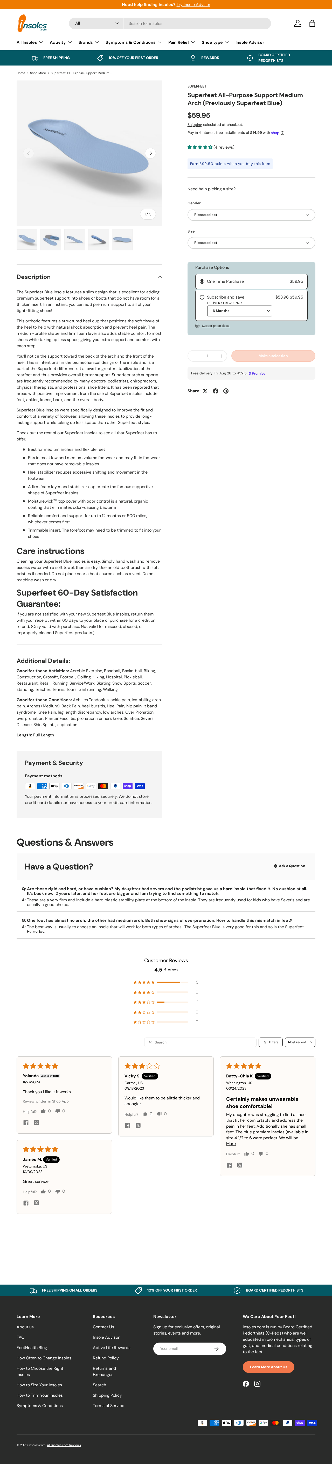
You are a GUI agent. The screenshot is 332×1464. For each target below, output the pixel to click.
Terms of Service (108, 1405)
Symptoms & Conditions (131, 42)
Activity (58, 42)
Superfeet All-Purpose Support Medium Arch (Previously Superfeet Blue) (82, 73)
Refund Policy (106, 1358)
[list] (89, 153)
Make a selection (273, 355)
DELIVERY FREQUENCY (224, 303)
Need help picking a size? (212, 189)
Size (191, 231)
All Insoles (27, 42)
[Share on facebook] (26, 1123)
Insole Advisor (250, 42)
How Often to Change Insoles (44, 1358)
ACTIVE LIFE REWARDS (174, 4)
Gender (194, 203)
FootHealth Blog (32, 1347)
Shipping (195, 124)
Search (99, 1385)
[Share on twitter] (36, 1123)
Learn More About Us (268, 1367)
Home (21, 73)
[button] (312, 23)
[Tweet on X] (205, 391)
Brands (86, 42)
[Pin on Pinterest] (226, 391)
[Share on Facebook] (215, 391)
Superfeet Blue (206, 927)
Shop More (38, 73)
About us (25, 1327)
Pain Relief (178, 42)
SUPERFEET (197, 86)
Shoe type (212, 42)
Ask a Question (291, 866)
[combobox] (170, 23)
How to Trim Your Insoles (40, 1395)
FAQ (20, 1337)
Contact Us (103, 1327)
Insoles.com (37, 1445)
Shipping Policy (107, 1395)
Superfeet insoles (81, 433)
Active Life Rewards (111, 1347)
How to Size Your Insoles (39, 1385)
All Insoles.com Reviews (64, 1445)
